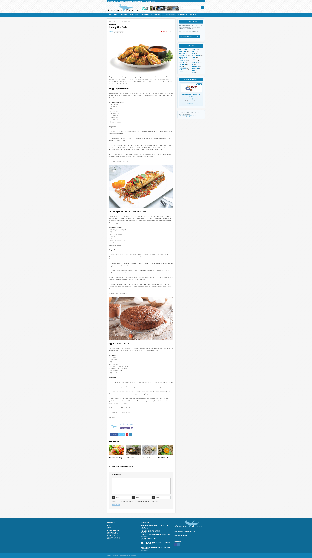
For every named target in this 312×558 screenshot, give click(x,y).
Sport (193, 70)
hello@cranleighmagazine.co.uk (187, 116)
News (193, 59)
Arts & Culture (183, 50)
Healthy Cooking (130, 458)
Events (181, 66)
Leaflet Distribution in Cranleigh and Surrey (132, 1)
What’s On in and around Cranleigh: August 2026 (155, 535)
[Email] (132, 428)
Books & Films (183, 51)
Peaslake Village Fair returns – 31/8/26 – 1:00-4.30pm (154, 526)
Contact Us (193, 15)
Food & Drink (117, 21)
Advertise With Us (113, 1)
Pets (193, 64)
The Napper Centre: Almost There (150, 531)
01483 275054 (150, 1)
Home (110, 15)
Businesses (182, 53)
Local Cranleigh (196, 55)
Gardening (194, 50)
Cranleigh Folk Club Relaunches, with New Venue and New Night (155, 548)
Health (193, 51)
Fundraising (182, 72)
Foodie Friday (182, 70)
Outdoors (194, 61)
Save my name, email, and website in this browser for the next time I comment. (136, 501)
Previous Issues (182, 15)
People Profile (195, 63)
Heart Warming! (163, 458)
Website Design (132, 555)
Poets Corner (195, 68)
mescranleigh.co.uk (191, 99)
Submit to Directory (113, 538)
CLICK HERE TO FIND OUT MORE (189, 36)
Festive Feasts (146, 458)
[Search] (202, 7)
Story (193, 72)
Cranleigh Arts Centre (183, 58)
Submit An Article (112, 533)
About (116, 15)
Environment (182, 64)
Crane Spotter (183, 55)
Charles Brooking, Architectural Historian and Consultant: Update (155, 543)
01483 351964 (191, 103)
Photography (195, 66)
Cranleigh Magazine (118, 31)
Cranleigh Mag (183, 60)
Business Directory (113, 530)
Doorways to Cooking (115, 458)
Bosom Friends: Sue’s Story (149, 538)
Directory (124, 15)
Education (181, 62)
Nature (193, 57)
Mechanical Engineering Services (191, 95)
